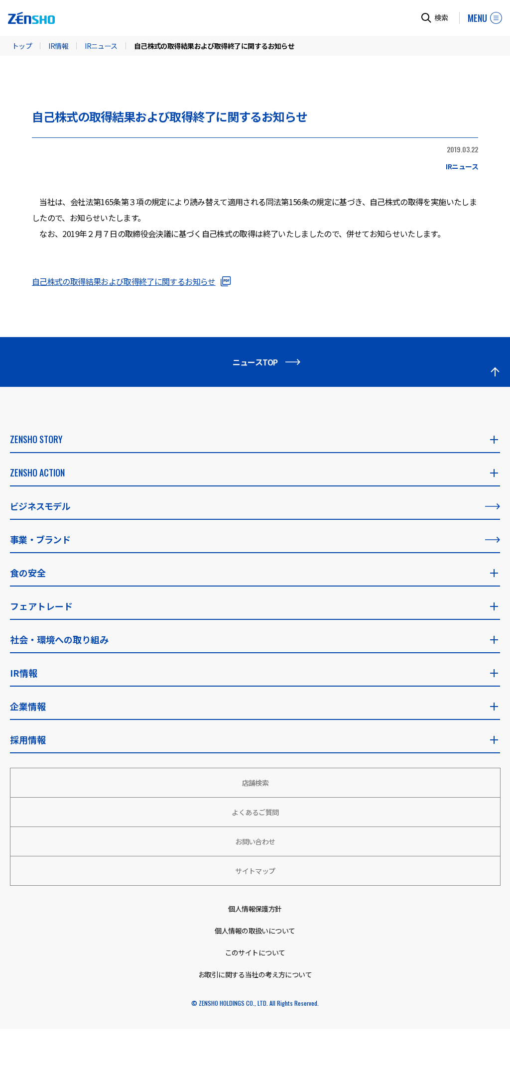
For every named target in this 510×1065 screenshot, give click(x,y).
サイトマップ (255, 871)
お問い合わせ (255, 841)
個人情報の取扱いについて (255, 931)
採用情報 (28, 739)
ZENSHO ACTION (37, 472)
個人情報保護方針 (255, 909)
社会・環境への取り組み (59, 639)
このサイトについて (255, 952)
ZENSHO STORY (36, 439)
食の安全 (28, 572)
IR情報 (58, 45)
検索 (441, 17)
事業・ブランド (40, 539)
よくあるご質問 (255, 812)
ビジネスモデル (40, 505)
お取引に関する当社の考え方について (255, 974)
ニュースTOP (255, 362)
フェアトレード (41, 605)
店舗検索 (255, 783)
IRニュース (101, 45)
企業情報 (28, 706)
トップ (22, 45)
